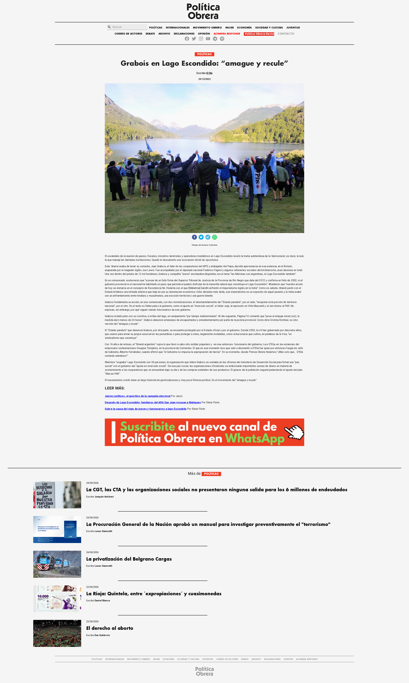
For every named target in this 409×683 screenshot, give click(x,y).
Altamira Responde (306, 659)
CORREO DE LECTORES (128, 34)
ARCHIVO (164, 34)
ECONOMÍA (244, 28)
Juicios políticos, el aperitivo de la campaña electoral (137, 396)
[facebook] (194, 238)
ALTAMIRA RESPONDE (227, 34)
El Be (209, 73)
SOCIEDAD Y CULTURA (269, 28)
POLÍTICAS (155, 28)
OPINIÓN (204, 34)
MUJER (229, 28)
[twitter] (201, 238)
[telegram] (207, 238)
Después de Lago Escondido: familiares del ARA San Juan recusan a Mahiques (153, 402)
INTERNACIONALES (177, 28)
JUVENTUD (293, 28)
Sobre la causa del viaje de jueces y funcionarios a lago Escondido (145, 408)
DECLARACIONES (184, 34)
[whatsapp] (214, 238)
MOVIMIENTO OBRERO (207, 28)
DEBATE (150, 34)
